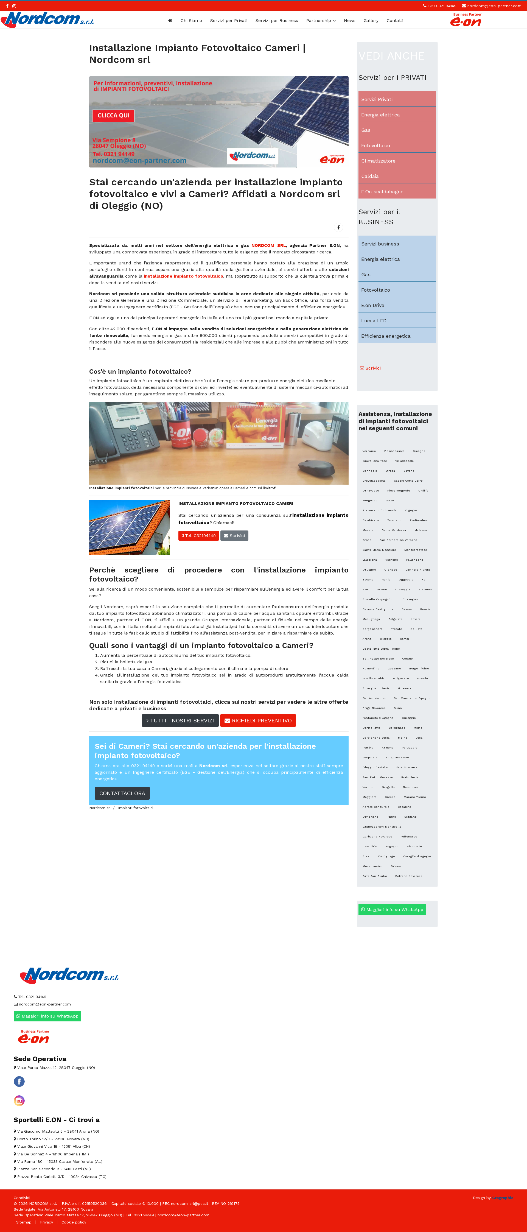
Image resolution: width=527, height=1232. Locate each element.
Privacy (46, 1222)
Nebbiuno (410, 787)
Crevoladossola (374, 480)
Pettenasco (408, 836)
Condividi (22, 1197)
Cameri (405, 638)
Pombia (368, 747)
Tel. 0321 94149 (31, 996)
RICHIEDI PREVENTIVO (261, 720)
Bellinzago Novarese (378, 658)
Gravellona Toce (375, 460)
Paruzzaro (409, 747)
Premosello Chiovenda (380, 510)
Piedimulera (419, 520)
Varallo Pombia (374, 678)
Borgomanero (373, 628)
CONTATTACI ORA (122, 793)
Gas (366, 130)
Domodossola (394, 450)
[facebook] (7, 6)
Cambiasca (371, 520)
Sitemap (24, 1222)
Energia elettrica (380, 115)
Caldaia (370, 176)
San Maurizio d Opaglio (412, 698)
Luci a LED (373, 320)
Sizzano (410, 816)
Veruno (368, 787)
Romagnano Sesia (376, 688)
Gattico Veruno (374, 698)
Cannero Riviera (417, 569)
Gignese (390, 569)
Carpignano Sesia (376, 737)
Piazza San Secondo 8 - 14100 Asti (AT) (53, 1169)
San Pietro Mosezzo (378, 777)
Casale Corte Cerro (408, 480)
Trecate (396, 628)
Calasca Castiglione (378, 609)
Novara (416, 619)
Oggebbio (406, 579)
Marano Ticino (415, 796)
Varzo (390, 500)
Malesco (420, 530)
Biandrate (414, 846)
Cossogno (410, 599)
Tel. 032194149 (200, 535)
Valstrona (370, 559)
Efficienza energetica (386, 336)
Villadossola (404, 460)
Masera (368, 530)
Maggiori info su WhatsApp (394, 909)
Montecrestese (415, 549)
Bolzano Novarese (408, 876)
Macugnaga (371, 619)
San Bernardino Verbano (398, 539)
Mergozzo (370, 500)
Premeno (425, 589)
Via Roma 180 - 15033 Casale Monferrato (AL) (59, 1161)
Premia (425, 609)
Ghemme (404, 688)
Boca (366, 856)
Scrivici (236, 535)
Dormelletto (371, 727)
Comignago (386, 856)
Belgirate (395, 619)
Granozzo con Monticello (382, 826)
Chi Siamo (191, 20)
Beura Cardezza (394, 530)
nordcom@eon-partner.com (494, 6)
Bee (365, 589)
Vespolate (370, 757)
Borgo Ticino (419, 668)
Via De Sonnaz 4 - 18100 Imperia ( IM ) (52, 1154)
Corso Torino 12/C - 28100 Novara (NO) (52, 1139)
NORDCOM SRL (268, 245)
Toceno (381, 589)
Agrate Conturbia (376, 806)
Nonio (386, 579)
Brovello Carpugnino (378, 599)
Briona (396, 866)
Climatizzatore (378, 161)
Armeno (388, 747)
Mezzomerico (373, 866)
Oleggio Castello (375, 767)
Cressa (390, 796)
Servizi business (380, 244)
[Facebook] (338, 227)
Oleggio (386, 638)
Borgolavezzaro (397, 757)
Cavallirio (370, 846)
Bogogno (392, 846)
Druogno (369, 569)
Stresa (390, 470)
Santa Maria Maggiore (379, 549)
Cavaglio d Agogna (417, 856)
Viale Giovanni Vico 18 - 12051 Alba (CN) (53, 1146)
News (349, 20)
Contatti (395, 20)
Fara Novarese (406, 767)
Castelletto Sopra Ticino (381, 648)
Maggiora (370, 796)
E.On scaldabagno (382, 191)
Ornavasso (371, 490)
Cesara (407, 609)
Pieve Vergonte (398, 490)
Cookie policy (73, 1222)
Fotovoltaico (375, 145)
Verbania (369, 450)
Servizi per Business (277, 20)
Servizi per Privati (228, 20)
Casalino (404, 806)
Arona (367, 638)
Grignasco (401, 678)
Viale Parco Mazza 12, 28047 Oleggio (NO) (55, 1067)
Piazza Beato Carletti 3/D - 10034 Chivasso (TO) (61, 1176)
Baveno (408, 470)
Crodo (367, 539)
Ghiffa (423, 490)
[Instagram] (14, 6)
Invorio (422, 678)
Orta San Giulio (375, 876)
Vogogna (411, 510)
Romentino (371, 668)
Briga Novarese (374, 707)
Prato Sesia (410, 777)
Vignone (391, 559)
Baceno (368, 579)
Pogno (391, 816)
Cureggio (409, 717)
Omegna (419, 450)
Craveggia (402, 589)
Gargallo (388, 787)
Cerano (407, 658)
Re (423, 579)
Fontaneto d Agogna (378, 717)
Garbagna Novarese (377, 836)
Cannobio (370, 470)
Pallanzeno (414, 559)
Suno (398, 707)
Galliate (416, 628)
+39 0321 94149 (442, 6)
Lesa (419, 737)
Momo (418, 727)
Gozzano (394, 668)
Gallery (371, 20)
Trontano (394, 520)
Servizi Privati (377, 99)
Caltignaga (397, 727)
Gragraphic (502, 1197)
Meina (402, 737)
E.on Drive (372, 305)
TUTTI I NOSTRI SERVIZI (181, 720)
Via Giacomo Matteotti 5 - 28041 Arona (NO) (57, 1131)
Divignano (371, 816)
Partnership (318, 20)
